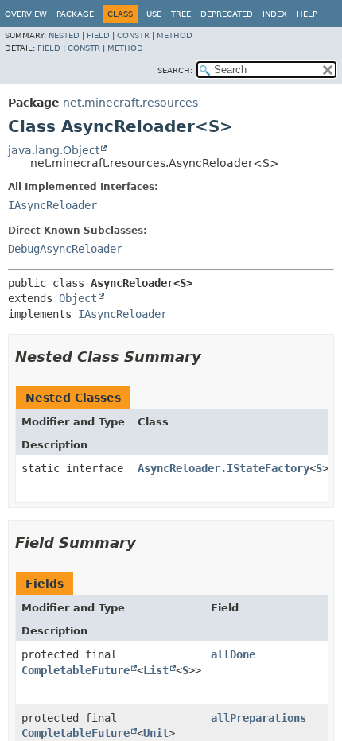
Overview (26, 14)
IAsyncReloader (52, 205)
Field (98, 35)
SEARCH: (174, 70)
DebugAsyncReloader (65, 248)
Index (274, 14)
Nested (64, 35)
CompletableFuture (75, 670)
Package (75, 14)
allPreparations (258, 718)
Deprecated (226, 14)
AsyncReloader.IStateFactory (223, 468)
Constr (133, 35)
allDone (233, 654)
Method (174, 35)
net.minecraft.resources (130, 102)
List (156, 670)
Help (307, 14)
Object (78, 298)
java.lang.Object (53, 150)
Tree (181, 14)
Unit (156, 733)
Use (153, 14)
